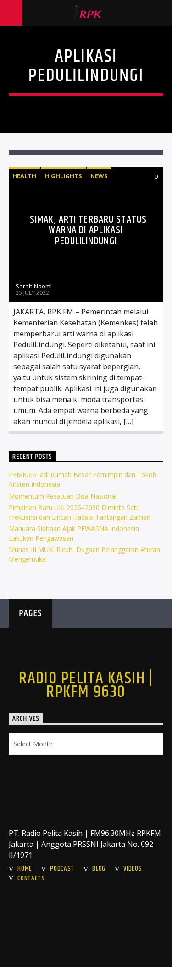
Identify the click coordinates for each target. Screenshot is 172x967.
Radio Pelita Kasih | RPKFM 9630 (86, 685)
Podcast (62, 869)
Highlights (63, 176)
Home (24, 869)
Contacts (31, 878)
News (99, 176)
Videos (132, 869)
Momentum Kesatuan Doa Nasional (63, 496)
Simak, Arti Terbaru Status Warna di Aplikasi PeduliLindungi (88, 230)
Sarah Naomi (34, 286)
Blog (98, 869)
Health (24, 176)
